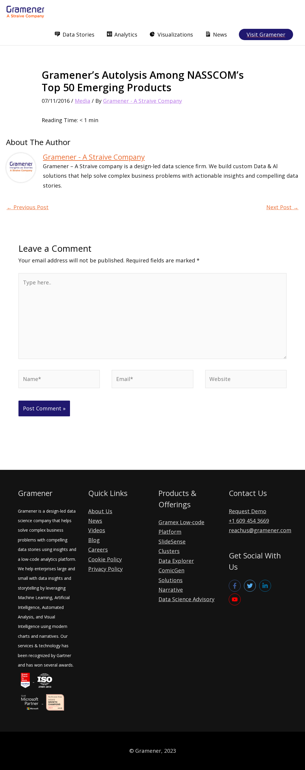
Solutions (170, 580)
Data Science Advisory (186, 599)
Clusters (169, 551)
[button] (266, 34)
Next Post (282, 207)
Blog (94, 540)
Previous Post (28, 207)
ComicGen (171, 570)
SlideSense (172, 541)
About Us (100, 511)
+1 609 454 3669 (249, 520)
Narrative (170, 589)
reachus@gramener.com (260, 530)
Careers (98, 549)
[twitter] (251, 586)
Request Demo (247, 511)
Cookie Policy (105, 559)
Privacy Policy (105, 568)
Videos (96, 530)
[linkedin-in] (266, 586)
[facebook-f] (235, 586)
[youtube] (235, 599)
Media (82, 100)
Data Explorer (176, 560)
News (95, 520)
